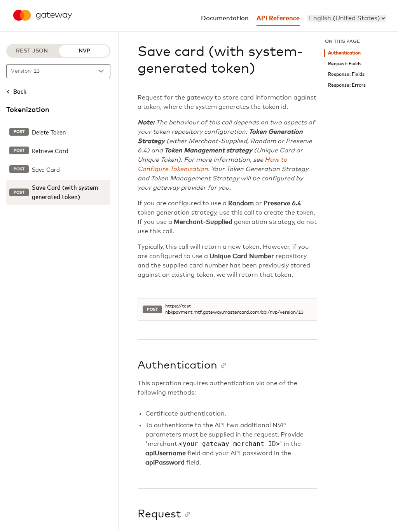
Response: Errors (347, 85)
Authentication (344, 53)
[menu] (346, 18)
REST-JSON (32, 51)
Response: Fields (346, 74)
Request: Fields (344, 63)
